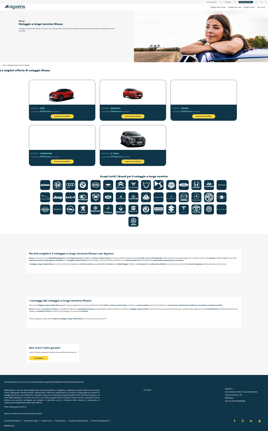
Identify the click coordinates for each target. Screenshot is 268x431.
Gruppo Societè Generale (78, 421)
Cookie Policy (46, 421)
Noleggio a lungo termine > (16, 65)
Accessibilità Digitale (12, 421)
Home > (5, 65)
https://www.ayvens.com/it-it (15, 407)
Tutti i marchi (261, 7)
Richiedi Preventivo (245, 2)
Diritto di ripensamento (100, 421)
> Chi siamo (147, 390)
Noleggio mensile (249, 7)
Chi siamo (228, 2)
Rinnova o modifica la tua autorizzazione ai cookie (23, 413)
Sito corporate (211, 2)
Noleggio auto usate (234, 7)
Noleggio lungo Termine (218, 7)
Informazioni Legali (31, 421)
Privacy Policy (60, 421)
